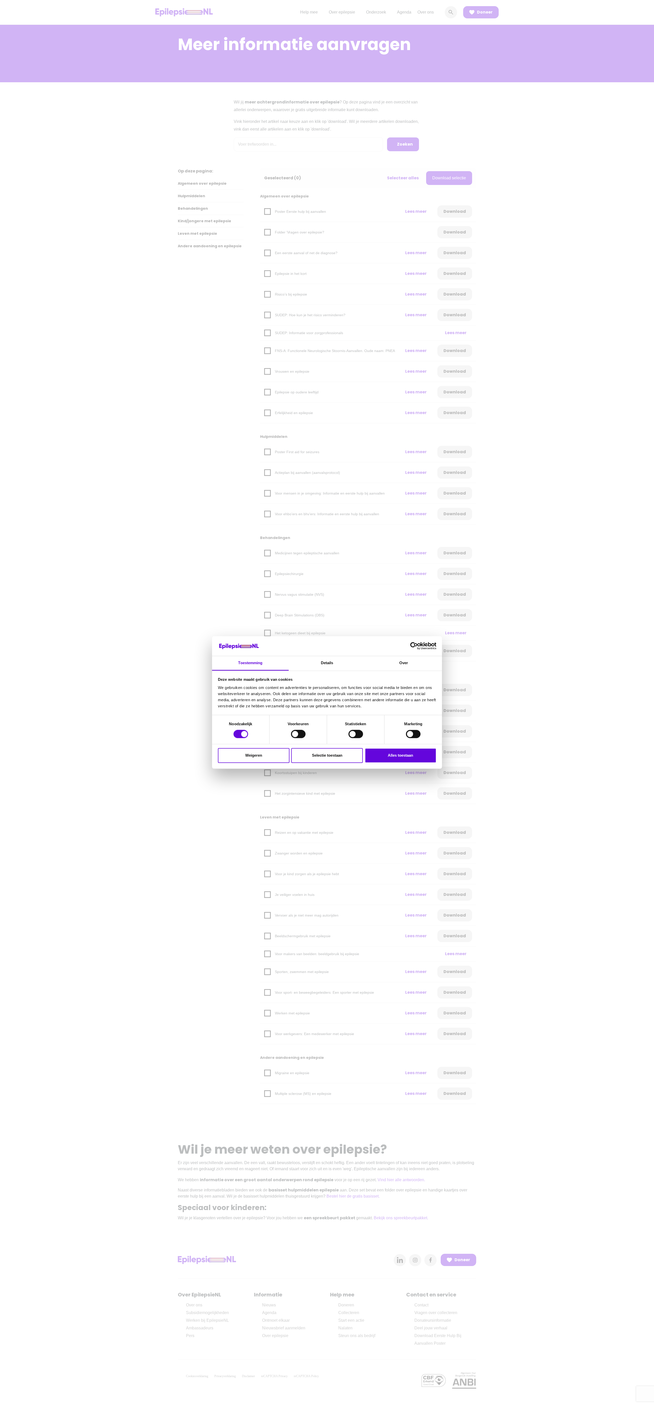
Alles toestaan (400, 755)
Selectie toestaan (327, 755)
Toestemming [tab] (250, 663)
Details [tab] (327, 663)
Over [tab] (403, 663)
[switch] (298, 734)
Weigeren (253, 755)
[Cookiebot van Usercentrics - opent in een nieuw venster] (414, 646)
